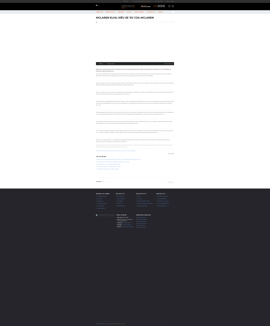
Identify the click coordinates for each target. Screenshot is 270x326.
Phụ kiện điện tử (101, 208)
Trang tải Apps (139, 12)
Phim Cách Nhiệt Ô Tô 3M (143, 201)
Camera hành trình (101, 196)
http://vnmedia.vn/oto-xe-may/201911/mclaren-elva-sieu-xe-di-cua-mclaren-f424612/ (116, 150)
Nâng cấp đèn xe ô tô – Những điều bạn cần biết (108, 164)
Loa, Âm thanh (100, 206)
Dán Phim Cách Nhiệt (163, 196)
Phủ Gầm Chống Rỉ (162, 198)
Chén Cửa (139, 198)
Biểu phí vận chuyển (141, 217)
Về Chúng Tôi (151, 12)
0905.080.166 (161, 6)
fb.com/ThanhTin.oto (126, 222)
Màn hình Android (101, 203)
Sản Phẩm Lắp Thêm (142, 206)
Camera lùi (100, 198)
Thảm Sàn (119, 203)
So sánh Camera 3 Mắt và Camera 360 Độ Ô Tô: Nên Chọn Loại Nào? (113, 161)
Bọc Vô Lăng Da (121, 198)
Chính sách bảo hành (141, 227)
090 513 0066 (125, 217)
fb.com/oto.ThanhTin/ (126, 224)
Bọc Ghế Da (120, 201)
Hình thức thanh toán (142, 223)
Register (172, 1)
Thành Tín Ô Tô (102, 323)
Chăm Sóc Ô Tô (110, 12)
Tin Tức (129, 12)
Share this (170, 182)
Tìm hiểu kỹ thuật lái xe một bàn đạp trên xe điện (109, 166)
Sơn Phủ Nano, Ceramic (163, 201)
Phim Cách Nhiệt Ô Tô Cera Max (145, 203)
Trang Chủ (99, 12)
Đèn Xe (139, 196)
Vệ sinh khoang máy (162, 206)
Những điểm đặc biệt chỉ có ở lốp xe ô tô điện (108, 169)
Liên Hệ (160, 12)
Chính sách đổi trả (141, 225)
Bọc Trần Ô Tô (120, 196)
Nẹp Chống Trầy (121, 206)
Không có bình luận (169, 63)
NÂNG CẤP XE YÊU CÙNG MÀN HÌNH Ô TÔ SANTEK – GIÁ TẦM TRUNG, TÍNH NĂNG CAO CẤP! (118, 159)
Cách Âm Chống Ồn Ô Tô (163, 203)
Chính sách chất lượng (142, 219)
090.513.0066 (161, 5)
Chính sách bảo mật (141, 221)
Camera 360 (100, 201)
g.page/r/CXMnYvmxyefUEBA (127, 226)
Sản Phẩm (121, 12)
